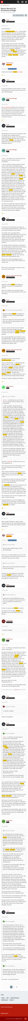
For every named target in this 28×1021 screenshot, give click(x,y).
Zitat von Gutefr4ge (10, 396)
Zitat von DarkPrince (10, 594)
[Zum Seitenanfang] (25, 1018)
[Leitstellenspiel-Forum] (1, 1)
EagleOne (16, 689)
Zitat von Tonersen (10, 544)
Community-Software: (14, 1018)
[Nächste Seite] (16, 987)
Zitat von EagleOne (10, 733)
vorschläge (18, 72)
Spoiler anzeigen (8, 630)
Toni (4, 12)
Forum (3, 998)
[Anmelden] (22, 2)
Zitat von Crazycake (10, 706)
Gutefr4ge (9, 461)
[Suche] (18, 1)
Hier (16, 31)
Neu (7, 998)
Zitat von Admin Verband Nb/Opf (13, 310)
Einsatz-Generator (15, 998)
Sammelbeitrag (8, 107)
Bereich (11, 1000)
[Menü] (26, 1)
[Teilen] (25, 15)
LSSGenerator (5, 1000)
